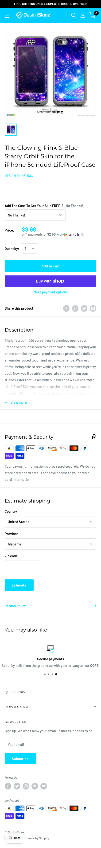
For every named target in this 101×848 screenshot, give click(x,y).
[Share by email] (93, 308)
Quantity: (12, 248)
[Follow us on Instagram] (26, 786)
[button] (59, 234)
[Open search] (73, 15)
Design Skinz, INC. (19, 176)
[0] (92, 15)
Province (12, 534)
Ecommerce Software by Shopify (27, 838)
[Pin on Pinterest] (75, 308)
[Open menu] (7, 16)
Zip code (11, 556)
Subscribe (20, 758)
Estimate (19, 585)
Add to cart (50, 266)
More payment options (51, 292)
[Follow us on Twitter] (17, 786)
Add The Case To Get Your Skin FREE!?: (44, 206)
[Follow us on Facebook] (8, 786)
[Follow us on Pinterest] (34, 786)
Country (11, 511)
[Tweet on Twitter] (84, 308)
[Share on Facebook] (66, 308)
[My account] (83, 15)
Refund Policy (15, 606)
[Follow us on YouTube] (43, 786)
